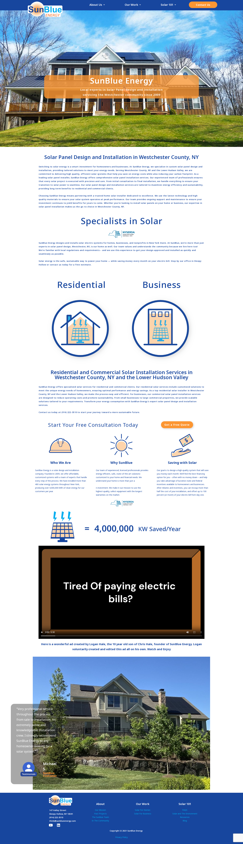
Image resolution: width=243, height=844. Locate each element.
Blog (185, 820)
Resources (185, 817)
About (100, 804)
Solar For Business (142, 813)
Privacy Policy (121, 837)
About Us (95, 5)
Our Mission (100, 810)
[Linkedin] (58, 825)
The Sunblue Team (100, 817)
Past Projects (100, 813)
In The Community (100, 820)
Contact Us (203, 4)
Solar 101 (167, 5)
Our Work (131, 5)
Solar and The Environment (184, 813)
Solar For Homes (142, 810)
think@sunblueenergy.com (62, 821)
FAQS (184, 810)
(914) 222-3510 (56, 817)
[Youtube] (50, 825)
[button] (97, 4)
